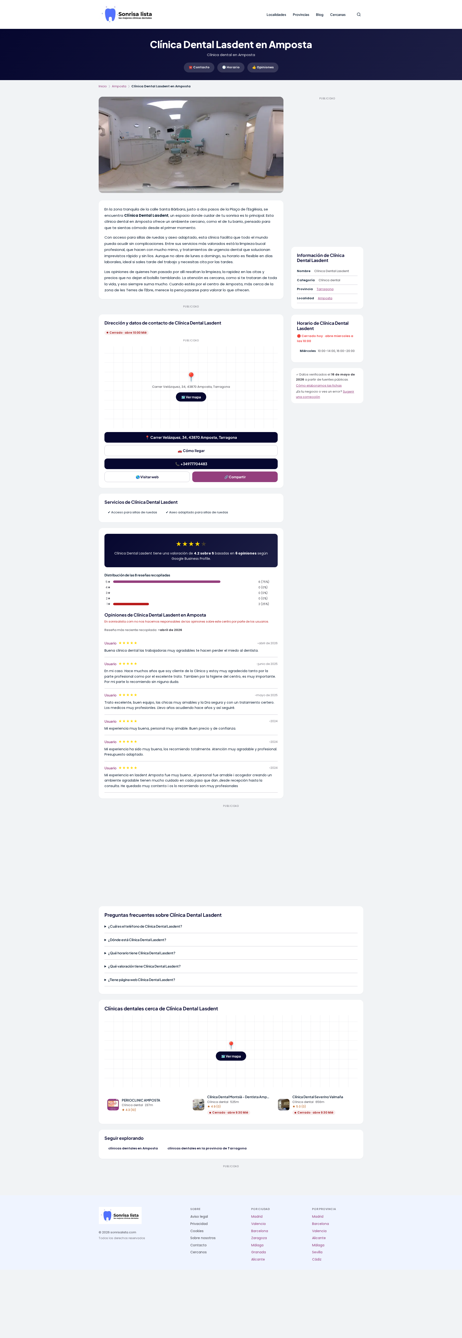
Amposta (119, 86)
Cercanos (198, 1252)
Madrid (257, 1216)
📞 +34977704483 (191, 463)
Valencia (258, 1224)
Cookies (197, 1231)
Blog (319, 14)
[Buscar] (358, 14)
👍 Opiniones (263, 67)
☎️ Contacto (199, 67)
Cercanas (338, 14)
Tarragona (325, 289)
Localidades (276, 14)
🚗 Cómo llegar (191, 450)
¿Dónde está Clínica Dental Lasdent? (137, 939)
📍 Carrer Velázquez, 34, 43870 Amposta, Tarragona (191, 437)
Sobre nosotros (203, 1238)
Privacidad (199, 1224)
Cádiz (316, 1259)
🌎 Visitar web (147, 477)
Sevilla (317, 1252)
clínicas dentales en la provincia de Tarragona (207, 1148)
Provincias (301, 14)
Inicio (103, 86)
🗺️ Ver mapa (191, 397)
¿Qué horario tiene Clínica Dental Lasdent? (141, 953)
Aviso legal (199, 1216)
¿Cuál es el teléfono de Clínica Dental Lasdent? (145, 926)
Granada (258, 1252)
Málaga (257, 1245)
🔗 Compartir (235, 477)
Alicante (258, 1259)
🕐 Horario (231, 67)
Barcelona (259, 1231)
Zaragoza (259, 1238)
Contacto (198, 1245)
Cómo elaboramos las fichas (319, 385)
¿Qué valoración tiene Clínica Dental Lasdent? (144, 966)
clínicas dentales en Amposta (133, 1148)
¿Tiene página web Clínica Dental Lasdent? (141, 979)
